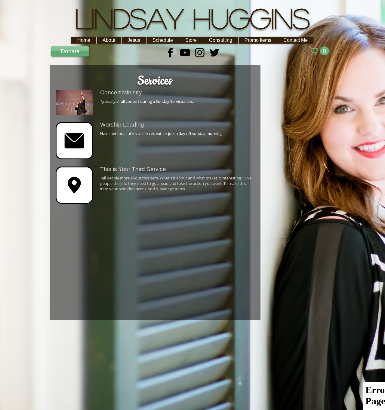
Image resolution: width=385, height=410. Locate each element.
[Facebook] (170, 52)
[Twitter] (214, 52)
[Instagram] (199, 52)
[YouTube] (185, 52)
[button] (320, 50)
